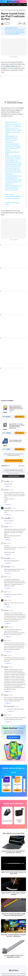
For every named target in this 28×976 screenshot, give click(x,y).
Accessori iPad (12, 10)
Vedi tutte (13, 772)
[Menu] (2, 1)
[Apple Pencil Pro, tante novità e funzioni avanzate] (13, 884)
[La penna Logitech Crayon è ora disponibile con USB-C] (13, 947)
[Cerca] (4, 1)
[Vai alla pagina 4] (11, 826)
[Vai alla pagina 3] (10, 826)
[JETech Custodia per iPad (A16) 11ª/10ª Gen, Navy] (5, 441)
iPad (8, 4)
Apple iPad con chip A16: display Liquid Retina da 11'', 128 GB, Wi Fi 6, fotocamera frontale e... (16, 408)
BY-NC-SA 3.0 (13, 975)
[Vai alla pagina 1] (7, 826)
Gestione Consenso (21, 975)
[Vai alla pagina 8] (16, 826)
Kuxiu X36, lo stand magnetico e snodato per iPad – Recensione (13, 935)
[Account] (25, 1)
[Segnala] (11, 486)
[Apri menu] (20, 1)
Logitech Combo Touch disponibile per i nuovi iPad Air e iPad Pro (13, 852)
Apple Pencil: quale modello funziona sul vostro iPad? (13, 872)
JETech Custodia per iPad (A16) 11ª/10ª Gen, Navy (15, 441)
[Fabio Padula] (2, 23)
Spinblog (9, 973)
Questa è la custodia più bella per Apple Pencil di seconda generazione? (13, 914)
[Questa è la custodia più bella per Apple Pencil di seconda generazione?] (13, 905)
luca (6, 602)
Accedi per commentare (13, 476)
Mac (13, 4)
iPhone (3, 4)
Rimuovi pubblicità (13, 56)
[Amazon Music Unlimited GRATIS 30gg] (6, 779)
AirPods (19, 4)
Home (2, 10)
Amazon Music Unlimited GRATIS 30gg (6, 785)
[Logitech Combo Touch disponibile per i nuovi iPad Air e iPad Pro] (13, 842)
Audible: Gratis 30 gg (17, 785)
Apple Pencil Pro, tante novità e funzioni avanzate (13, 893)
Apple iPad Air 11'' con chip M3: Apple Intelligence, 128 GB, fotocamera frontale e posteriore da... (17, 426)
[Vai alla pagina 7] (15, 826)
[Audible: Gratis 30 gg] (17, 779)
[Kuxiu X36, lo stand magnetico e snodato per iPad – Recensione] (13, 926)
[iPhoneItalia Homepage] (13, 1)
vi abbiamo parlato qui (10, 66)
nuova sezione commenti (14, 33)
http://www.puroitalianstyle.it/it (11, 560)
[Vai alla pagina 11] (20, 826)
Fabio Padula (7, 22)
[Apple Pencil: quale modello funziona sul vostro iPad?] (13, 863)
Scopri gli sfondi (12, 737)
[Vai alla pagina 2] (9, 826)
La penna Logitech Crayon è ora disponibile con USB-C (13, 956)
